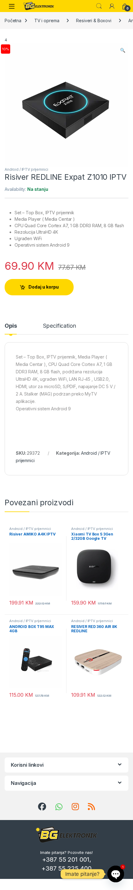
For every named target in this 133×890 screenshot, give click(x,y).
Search (99, 6)
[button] (122, 50)
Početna (13, 20)
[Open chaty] (115, 874)
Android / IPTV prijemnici (26, 169)
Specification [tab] (59, 326)
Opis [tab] (11, 326)
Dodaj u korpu (43, 286)
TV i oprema (46, 20)
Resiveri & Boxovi (93, 20)
